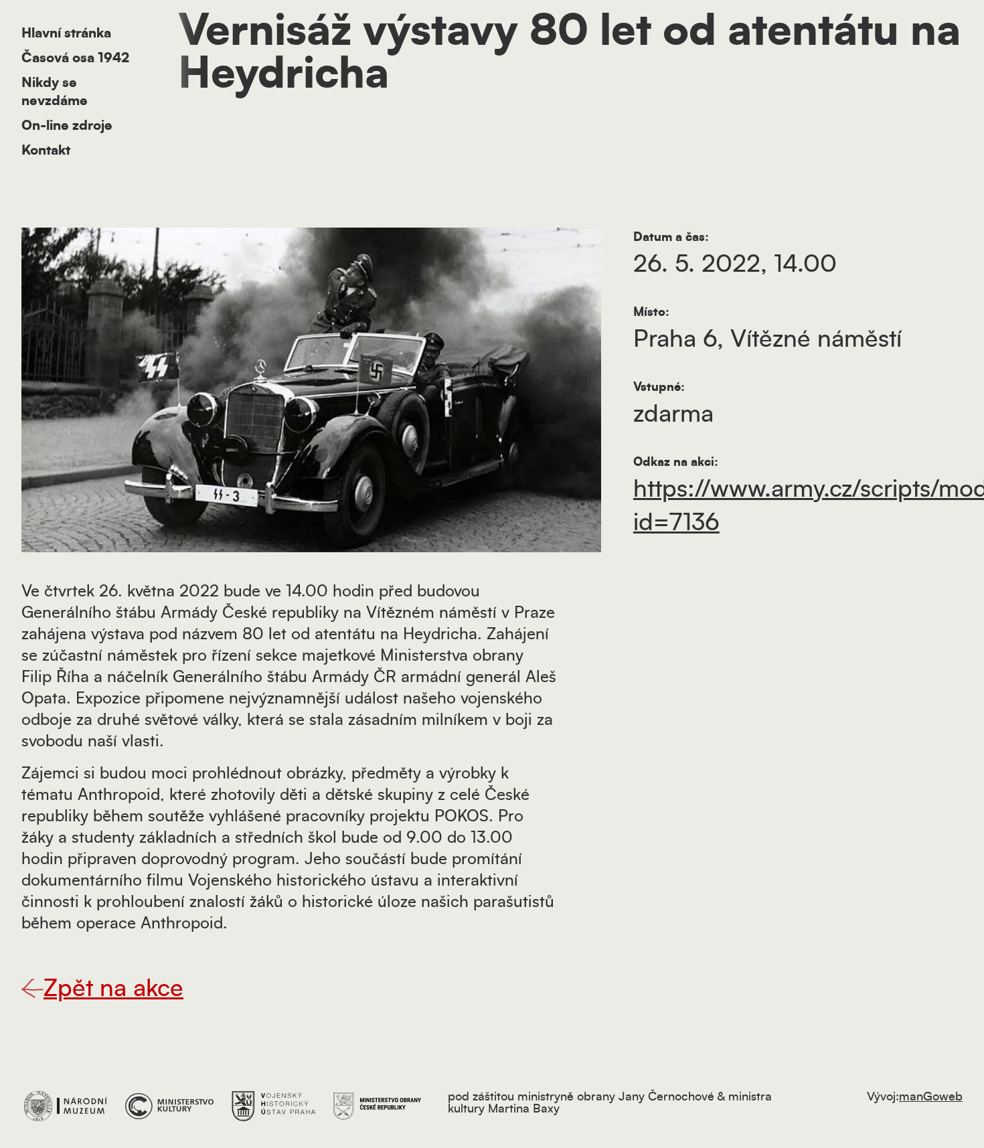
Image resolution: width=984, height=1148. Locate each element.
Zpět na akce (113, 989)
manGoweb (931, 1097)
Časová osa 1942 (75, 58)
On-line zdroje (66, 126)
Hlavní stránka (66, 33)
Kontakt (45, 150)
